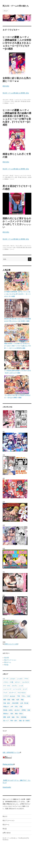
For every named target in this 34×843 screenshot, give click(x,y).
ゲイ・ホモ (6, 685)
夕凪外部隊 (15, 703)
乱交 (28, 696)
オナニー (17, 682)
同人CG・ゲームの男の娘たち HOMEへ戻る (16, 93)
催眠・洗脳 (6, 699)
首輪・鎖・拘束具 (24, 720)
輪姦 (13, 717)
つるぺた (16, 175)
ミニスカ (24, 99)
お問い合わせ (7, 833)
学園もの (6, 706)
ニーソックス (17, 689)
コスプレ (14, 685)
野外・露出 (13, 720)
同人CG (12, 245)
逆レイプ (6, 720)
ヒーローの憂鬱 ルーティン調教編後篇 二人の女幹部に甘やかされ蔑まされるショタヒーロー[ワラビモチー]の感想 (17, 43)
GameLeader (7, 787)
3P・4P (5, 678)
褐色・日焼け (19, 713)
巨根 (21, 706)
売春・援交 (6, 703)
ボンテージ (12, 692)
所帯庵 (24, 710)
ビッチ (19, 99)
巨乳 (16, 706)
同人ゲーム (7, 662)
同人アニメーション (10, 660)
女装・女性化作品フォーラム (11, 752)
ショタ (16, 99)
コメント (12, 103)
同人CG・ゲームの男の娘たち (16, 6)
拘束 (21, 247)
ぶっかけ (19, 678)
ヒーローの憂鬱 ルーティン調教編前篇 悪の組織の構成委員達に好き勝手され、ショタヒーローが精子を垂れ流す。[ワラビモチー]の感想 (17, 117)
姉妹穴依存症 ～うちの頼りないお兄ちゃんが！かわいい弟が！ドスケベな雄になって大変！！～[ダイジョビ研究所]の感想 (17, 346)
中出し (12, 101)
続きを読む (6, 86)
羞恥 (27, 247)
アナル (26, 678)
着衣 (11, 713)
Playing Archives (8, 764)
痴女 (25, 101)
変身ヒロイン (11, 177)
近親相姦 (23, 717)
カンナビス (25, 682)
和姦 (22, 699)
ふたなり (12, 678)
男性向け (6, 713)
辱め (17, 717)
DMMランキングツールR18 (11, 644)
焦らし (26, 177)
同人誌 (11, 99)
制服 (13, 699)
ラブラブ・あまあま (9, 696)
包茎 (16, 101)
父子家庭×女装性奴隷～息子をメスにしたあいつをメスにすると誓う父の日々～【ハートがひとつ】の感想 (17, 294)
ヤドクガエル (22, 692)
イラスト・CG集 (8, 682)
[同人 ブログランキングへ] (17, 757)
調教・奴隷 (6, 717)
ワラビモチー (7, 101)
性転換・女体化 (8, 710)
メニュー (6, 10)
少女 (23, 177)
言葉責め (6, 103)
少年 (11, 706)
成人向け (17, 710)
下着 (18, 696)
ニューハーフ (7, 689)
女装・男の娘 (20, 101)
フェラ (24, 175)
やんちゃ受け (19, 245)
